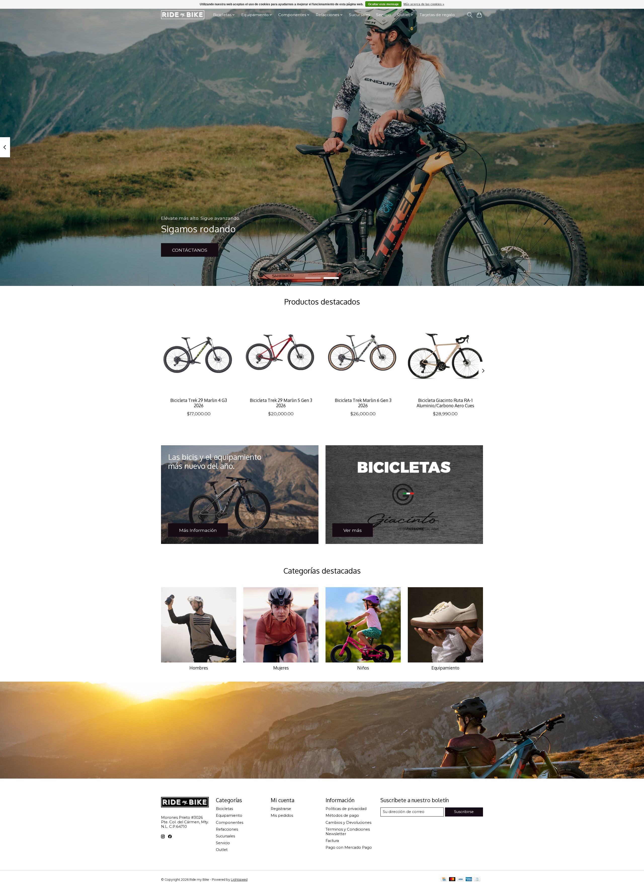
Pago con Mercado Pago (349, 847)
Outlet (222, 849)
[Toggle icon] (469, 14)
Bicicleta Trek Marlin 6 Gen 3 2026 (363, 402)
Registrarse (281, 808)
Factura (332, 840)
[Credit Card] (444, 879)
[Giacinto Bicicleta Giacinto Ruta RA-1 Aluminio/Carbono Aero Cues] (445, 355)
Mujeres (281, 668)
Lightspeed (239, 879)
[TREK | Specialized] (182, 14)
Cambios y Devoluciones (348, 822)
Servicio (383, 14)
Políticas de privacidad (346, 808)
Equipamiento (445, 668)
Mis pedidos (282, 815)
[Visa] (460, 879)
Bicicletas (224, 808)
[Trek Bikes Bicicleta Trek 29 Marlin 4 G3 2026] (198, 355)
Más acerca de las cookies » (424, 4)
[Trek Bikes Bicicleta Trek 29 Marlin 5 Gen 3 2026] (280, 355)
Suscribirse (464, 811)
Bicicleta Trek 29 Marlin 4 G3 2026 (198, 402)
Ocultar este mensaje (383, 4)
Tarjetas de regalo (437, 14)
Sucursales (359, 14)
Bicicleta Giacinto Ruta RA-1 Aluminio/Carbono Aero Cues (445, 402)
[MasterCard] (452, 879)
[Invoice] (477, 879)
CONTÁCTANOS (189, 250)
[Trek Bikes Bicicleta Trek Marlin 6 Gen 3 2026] (363, 355)
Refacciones (227, 829)
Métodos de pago (342, 815)
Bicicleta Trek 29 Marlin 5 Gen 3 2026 (281, 402)
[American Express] (469, 879)
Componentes (229, 822)
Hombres (198, 668)
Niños (363, 668)
